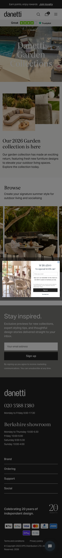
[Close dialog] (58, 262)
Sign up (45, 290)
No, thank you (45, 294)
